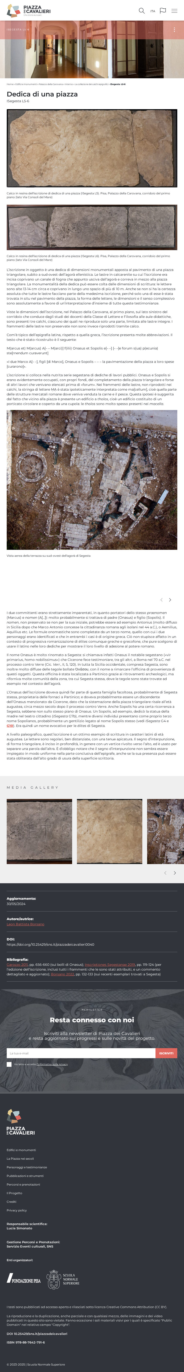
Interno (69, 84)
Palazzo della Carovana (51, 84)
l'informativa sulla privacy (52, 1064)
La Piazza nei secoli (20, 1158)
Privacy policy (17, 1210)
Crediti (11, 1201)
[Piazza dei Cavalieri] (28, 10)
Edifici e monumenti (26, 84)
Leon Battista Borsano (25, 924)
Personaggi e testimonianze (27, 1167)
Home (10, 84)
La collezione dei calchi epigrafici (91, 84)
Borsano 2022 (62, 974)
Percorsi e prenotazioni (23, 1184)
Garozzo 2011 (17, 964)
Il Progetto (14, 1193)
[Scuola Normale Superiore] (62, 1279)
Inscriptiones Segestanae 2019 (110, 964)
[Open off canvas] (174, 11)
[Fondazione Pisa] (24, 1277)
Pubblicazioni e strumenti (25, 1176)
